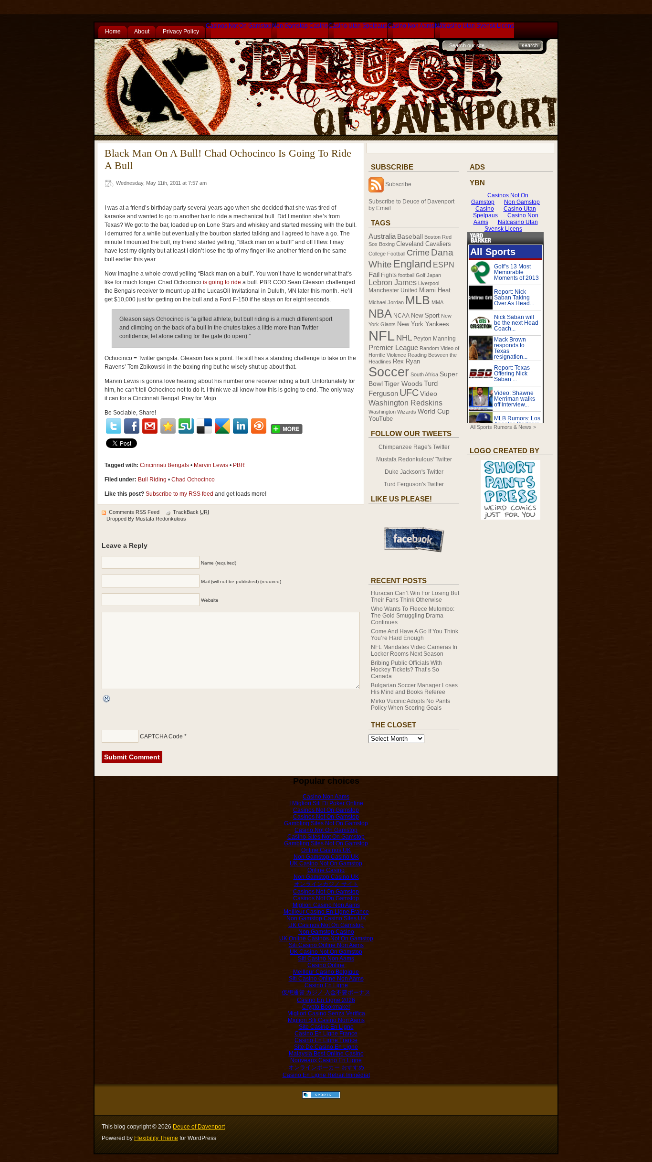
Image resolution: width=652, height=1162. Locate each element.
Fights (389, 275)
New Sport (425, 315)
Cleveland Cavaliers (423, 243)
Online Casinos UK (326, 850)
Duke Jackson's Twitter (414, 472)
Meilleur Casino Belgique (326, 972)
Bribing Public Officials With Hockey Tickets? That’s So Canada (406, 670)
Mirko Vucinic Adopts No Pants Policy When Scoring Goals (410, 704)
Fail (373, 274)
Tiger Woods (403, 383)
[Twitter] (113, 426)
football (406, 275)
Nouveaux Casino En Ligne (326, 1060)
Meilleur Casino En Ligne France (326, 911)
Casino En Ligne (326, 985)
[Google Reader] (222, 426)
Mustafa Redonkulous (161, 519)
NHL (404, 337)
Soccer (388, 372)
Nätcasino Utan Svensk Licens (474, 25)
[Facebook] (131, 426)
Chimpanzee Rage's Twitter (414, 447)
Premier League (393, 348)
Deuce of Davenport (199, 1126)
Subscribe (398, 184)
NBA (380, 313)
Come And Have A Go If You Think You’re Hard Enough (414, 634)
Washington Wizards (392, 412)
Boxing (387, 244)
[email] (150, 426)
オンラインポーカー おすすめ (326, 1067)
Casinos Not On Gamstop (239, 25)
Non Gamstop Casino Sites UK (326, 918)
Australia (382, 236)
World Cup (434, 411)
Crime (418, 252)
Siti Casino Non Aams (326, 958)
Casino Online (326, 965)
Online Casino (326, 870)
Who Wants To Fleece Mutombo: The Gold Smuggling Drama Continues (412, 616)
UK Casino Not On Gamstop (326, 863)
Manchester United (393, 290)
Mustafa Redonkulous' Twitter (414, 459)
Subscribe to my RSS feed (179, 493)
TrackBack (191, 512)
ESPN (443, 264)
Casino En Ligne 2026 (326, 1000)
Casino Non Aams (411, 25)
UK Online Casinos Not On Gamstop (326, 938)
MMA (437, 302)
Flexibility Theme (156, 1138)
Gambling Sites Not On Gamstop (326, 823)
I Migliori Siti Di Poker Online (326, 803)
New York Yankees (423, 324)
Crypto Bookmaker (326, 1006)
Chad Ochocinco (193, 479)
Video (428, 393)
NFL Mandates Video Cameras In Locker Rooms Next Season (414, 650)
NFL (381, 335)
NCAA (401, 315)
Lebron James (392, 282)
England (412, 264)
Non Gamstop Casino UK (326, 856)
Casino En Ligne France (326, 1033)
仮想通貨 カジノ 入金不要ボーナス (326, 992)
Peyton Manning (434, 338)
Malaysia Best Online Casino (326, 1053)
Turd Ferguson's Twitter (414, 484)
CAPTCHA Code (161, 736)
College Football (386, 253)
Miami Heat (435, 290)
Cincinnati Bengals (164, 465)
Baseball (410, 236)
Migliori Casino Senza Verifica (326, 1013)
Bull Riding (152, 479)
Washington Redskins (405, 402)
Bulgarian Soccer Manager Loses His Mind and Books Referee (414, 688)
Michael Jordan (386, 302)
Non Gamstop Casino (300, 25)
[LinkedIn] (240, 426)
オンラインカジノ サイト (326, 884)
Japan (434, 275)
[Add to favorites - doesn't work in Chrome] (168, 426)
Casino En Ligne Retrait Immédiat (326, 1075)
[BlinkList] (258, 426)
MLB (417, 300)
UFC (409, 392)
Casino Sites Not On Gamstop (326, 836)
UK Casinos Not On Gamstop (326, 925)
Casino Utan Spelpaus (357, 25)
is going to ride (222, 282)
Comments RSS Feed (134, 512)
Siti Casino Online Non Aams (326, 945)
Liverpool (428, 283)
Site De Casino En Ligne (326, 1047)
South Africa (424, 374)
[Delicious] (204, 426)
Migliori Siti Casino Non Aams (326, 1020)
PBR (239, 465)
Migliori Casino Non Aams (326, 905)
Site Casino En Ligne (326, 1026)
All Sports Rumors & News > (503, 427)
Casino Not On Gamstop (326, 830)
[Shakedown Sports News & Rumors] (321, 1096)
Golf (420, 275)
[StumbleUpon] (186, 426)
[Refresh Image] (107, 699)
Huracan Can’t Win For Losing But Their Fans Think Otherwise (415, 596)
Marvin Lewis (211, 465)
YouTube (380, 418)
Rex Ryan (406, 361)
